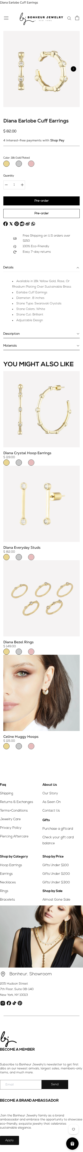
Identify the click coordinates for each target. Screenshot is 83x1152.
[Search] (69, 18)
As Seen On (51, 802)
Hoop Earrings (11, 865)
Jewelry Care (10, 819)
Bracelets (7, 899)
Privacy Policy (10, 828)
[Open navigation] (6, 17)
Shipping (6, 793)
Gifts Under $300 (56, 882)
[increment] (22, 185)
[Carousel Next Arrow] (73, 69)
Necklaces (8, 882)
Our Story (50, 793)
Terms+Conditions (14, 810)
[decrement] (6, 185)
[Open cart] (77, 18)
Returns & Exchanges (16, 802)
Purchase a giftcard (57, 829)
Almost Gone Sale (56, 899)
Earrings (6, 874)
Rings (4, 891)
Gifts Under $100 (55, 865)
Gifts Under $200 (56, 874)
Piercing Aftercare (14, 836)
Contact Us (51, 810)
